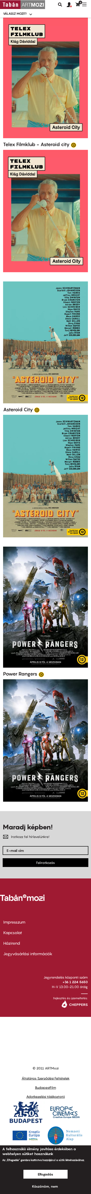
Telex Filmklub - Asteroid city (36, 144)
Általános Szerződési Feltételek (46, 1078)
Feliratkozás (45, 863)
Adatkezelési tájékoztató (45, 1096)
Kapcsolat (12, 932)
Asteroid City (18, 409)
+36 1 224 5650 (75, 982)
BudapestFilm (45, 1087)
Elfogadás (45, 1174)
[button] (71, 5)
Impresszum (14, 922)
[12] (73, 145)
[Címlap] (22, 4)
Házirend (11, 943)
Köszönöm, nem (45, 1186)
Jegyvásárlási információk (27, 954)
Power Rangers (20, 674)
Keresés (60, 4)
